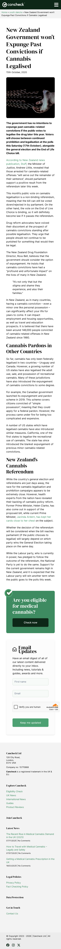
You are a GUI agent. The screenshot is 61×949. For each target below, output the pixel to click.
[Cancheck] (13, 4)
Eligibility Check (14, 791)
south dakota (15, 12)
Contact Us (12, 913)
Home (4, 12)
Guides (10, 803)
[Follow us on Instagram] (13, 945)
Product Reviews (15, 807)
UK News (11, 795)
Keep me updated (30, 722)
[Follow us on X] (18, 945)
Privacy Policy (13, 882)
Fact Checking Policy (17, 886)
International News (16, 799)
